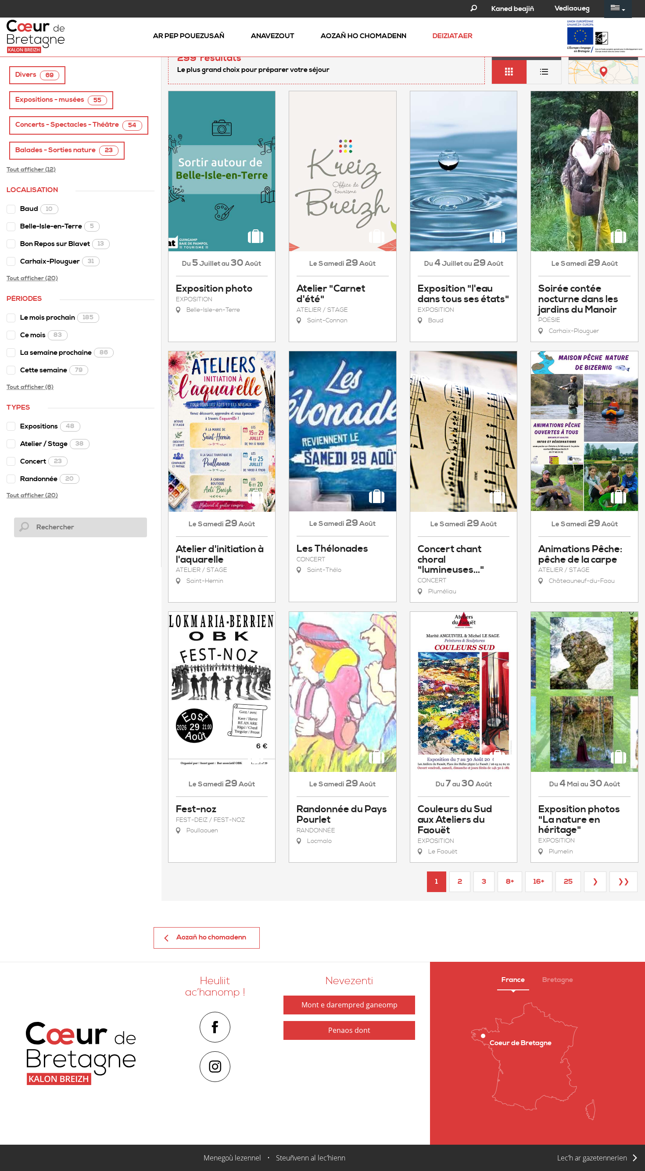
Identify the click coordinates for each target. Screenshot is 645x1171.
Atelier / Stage (52, 443)
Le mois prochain (56, 317)
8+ (510, 881)
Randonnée (47, 479)
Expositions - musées (58, 99)
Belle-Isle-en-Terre (57, 226)
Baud (36, 208)
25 (568, 881)
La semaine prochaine (64, 352)
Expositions (47, 426)
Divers (34, 74)
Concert (41, 461)
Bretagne (557, 979)
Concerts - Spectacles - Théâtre (75, 124)
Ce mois (41, 335)
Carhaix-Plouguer (57, 261)
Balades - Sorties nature (64, 150)
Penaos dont (349, 1030)
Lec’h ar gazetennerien (592, 1158)
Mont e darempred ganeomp (349, 1005)
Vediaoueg (572, 8)
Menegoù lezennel (232, 1158)
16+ (539, 881)
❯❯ (623, 881)
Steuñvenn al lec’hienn (310, 1158)
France (513, 979)
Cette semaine (51, 370)
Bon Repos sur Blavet (62, 243)
